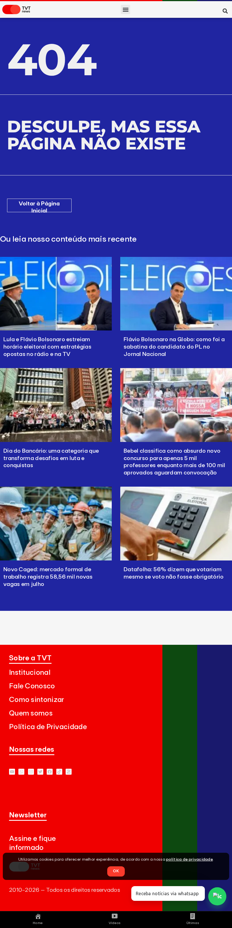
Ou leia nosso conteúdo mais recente (68, 239)
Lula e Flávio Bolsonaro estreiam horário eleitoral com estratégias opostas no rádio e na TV (47, 347)
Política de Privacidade (48, 727)
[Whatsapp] (21, 772)
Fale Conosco (32, 686)
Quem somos (31, 713)
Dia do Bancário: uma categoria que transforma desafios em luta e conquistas (51, 458)
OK (116, 871)
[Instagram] (31, 772)
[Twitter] (40, 772)
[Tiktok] (59, 772)
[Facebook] (50, 772)
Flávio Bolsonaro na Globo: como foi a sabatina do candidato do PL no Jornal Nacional (174, 347)
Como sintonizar (36, 699)
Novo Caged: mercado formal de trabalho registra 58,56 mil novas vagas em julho (48, 577)
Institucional (29, 672)
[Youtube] (12, 772)
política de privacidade (189, 860)
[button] (125, 9)
